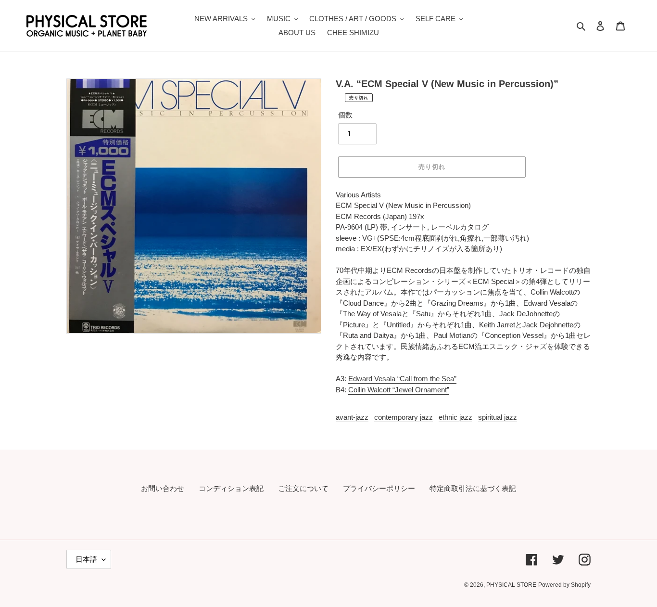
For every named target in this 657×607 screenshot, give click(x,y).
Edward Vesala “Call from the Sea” (402, 379)
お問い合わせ (162, 488)
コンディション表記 (231, 488)
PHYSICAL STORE (511, 584)
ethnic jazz (455, 417)
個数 (345, 115)
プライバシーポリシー (379, 488)
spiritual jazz (497, 417)
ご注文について (303, 488)
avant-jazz (352, 417)
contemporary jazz (403, 417)
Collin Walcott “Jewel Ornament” (398, 390)
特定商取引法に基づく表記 (473, 488)
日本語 (86, 559)
